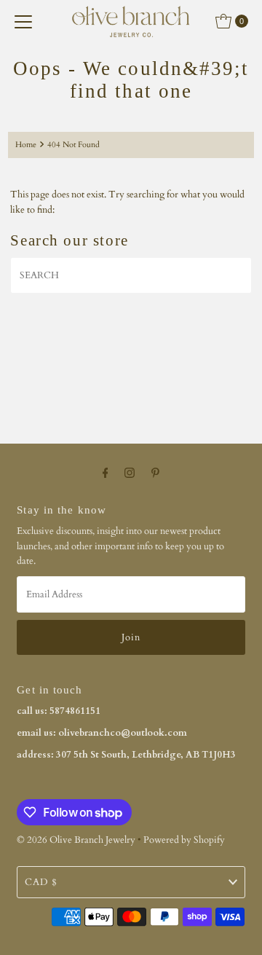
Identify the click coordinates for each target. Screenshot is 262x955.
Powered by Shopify (184, 839)
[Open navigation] (23, 21)
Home (25, 144)
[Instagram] (129, 472)
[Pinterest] (155, 472)
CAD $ (41, 882)
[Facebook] (105, 472)
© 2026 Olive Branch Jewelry (76, 839)
